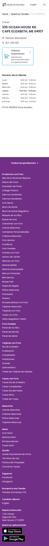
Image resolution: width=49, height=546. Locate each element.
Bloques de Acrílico (12, 215)
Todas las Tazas (10, 398)
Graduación (8, 350)
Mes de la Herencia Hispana (16, 178)
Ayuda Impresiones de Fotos (16, 454)
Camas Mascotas (11, 227)
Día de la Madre (10, 346)
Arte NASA (7, 433)
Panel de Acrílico (10, 327)
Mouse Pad (7, 281)
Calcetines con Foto (12, 223)
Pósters (6, 298)
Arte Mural (7, 202)
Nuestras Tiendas (20, 13)
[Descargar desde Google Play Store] (13, 538)
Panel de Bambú (10, 331)
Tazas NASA (8, 394)
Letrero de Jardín (11, 256)
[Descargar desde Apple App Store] (12, 530)
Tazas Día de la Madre (13, 382)
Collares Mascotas (11, 236)
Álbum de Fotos (10, 182)
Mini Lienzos (8, 277)
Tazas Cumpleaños (12, 386)
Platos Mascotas (10, 289)
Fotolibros (7, 244)
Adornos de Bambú (12, 194)
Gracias (6, 363)
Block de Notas (9, 207)
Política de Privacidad (13, 462)
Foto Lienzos (8, 240)
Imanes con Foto (10, 252)
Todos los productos (23, 163)
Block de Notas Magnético (15, 211)
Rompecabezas (10, 441)
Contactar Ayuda (11, 466)
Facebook (7, 477)
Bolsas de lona (9, 219)
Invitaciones (8, 359)
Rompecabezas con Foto (15, 302)
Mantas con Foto (10, 260)
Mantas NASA (9, 437)
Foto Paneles (8, 248)
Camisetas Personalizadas (15, 231)
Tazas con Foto (10, 314)
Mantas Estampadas (12, 269)
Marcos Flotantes (11, 273)
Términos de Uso (10, 458)
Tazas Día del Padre (12, 390)
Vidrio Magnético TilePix (14, 319)
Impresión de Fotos (12, 186)
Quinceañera (8, 367)
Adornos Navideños (12, 198)
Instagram (7, 481)
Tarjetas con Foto (11, 310)
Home (5, 13)
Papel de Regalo (10, 285)
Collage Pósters (10, 190)
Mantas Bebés (9, 265)
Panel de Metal (9, 335)
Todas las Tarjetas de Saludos (17, 371)
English (33, 4)
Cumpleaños (8, 355)
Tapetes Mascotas (11, 306)
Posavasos (7, 294)
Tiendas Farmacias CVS (14, 492)
